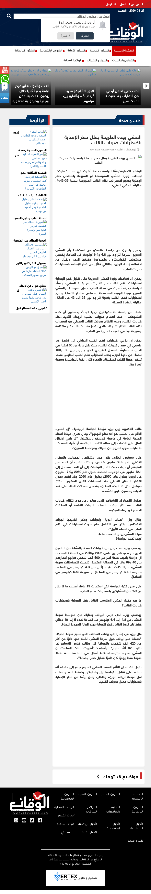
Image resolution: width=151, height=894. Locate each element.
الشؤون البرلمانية (25, 50)
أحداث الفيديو (66, 816)
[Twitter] (32, 820)
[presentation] (5, 86)
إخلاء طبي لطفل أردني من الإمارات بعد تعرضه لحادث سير (122, 95)
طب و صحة (130, 120)
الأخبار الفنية (90, 832)
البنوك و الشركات (97, 60)
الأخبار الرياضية (88, 824)
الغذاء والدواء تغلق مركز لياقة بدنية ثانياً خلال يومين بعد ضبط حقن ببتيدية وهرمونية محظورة (31, 93)
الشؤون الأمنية (76, 50)
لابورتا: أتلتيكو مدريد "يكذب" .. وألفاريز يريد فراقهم (78, 95)
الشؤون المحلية (99, 50)
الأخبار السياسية (137, 827)
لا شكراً (65, 36)
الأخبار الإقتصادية (114, 827)
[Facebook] (40, 820)
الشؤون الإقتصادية (51, 50)
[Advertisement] (99, 214)
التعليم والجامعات (123, 60)
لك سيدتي (68, 832)
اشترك (85, 36)
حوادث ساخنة (66, 824)
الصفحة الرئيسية (124, 50)
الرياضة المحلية (72, 60)
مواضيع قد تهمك (120, 776)
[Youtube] (24, 820)
